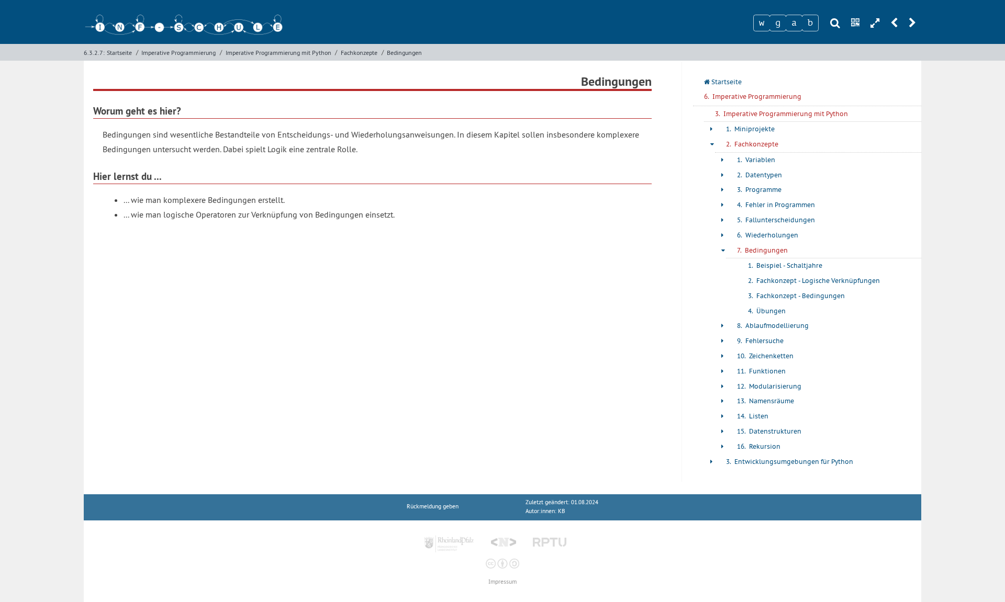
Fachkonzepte (359, 52)
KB (561, 511)
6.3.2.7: (94, 52)
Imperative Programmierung (178, 52)
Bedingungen (404, 52)
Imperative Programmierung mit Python (278, 52)
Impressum (502, 581)
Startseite (119, 52)
